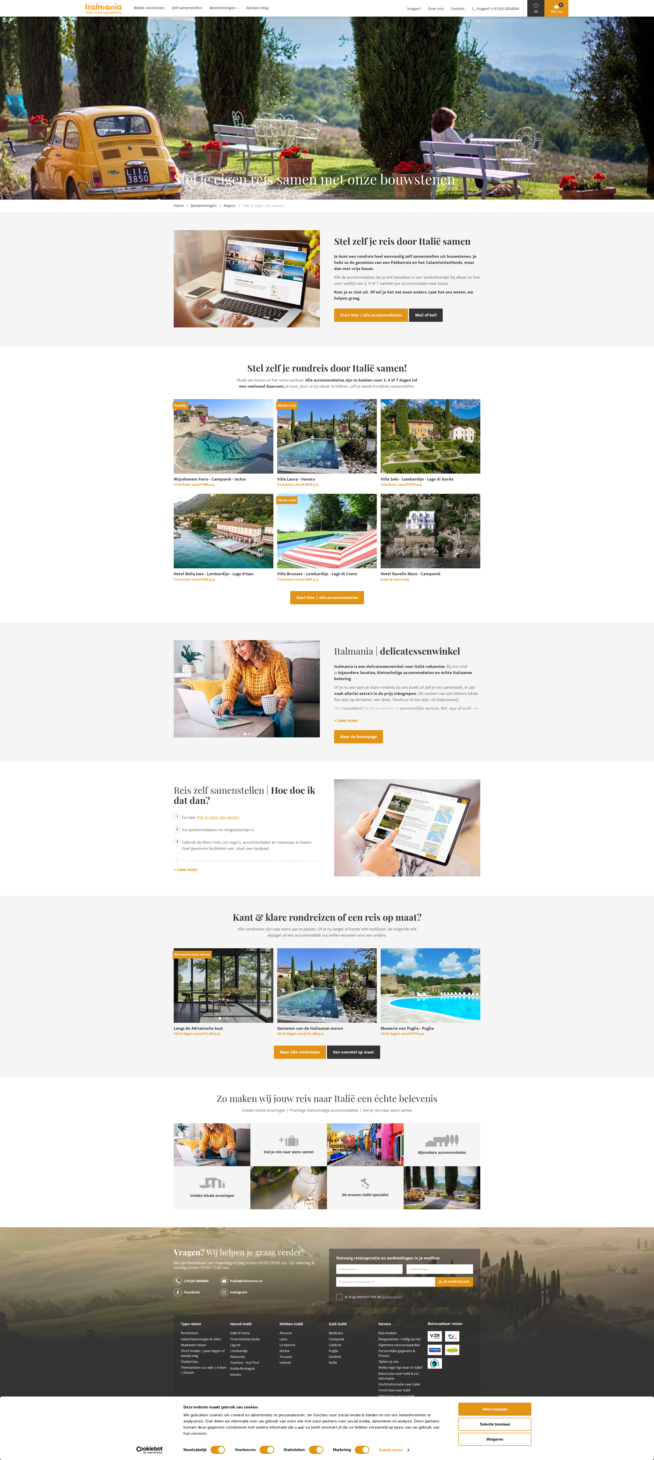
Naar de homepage (358, 736)
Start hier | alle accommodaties (371, 315)
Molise (284, 1351)
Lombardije (239, 1351)
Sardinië (335, 1357)
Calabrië (335, 1345)
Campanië (336, 1339)
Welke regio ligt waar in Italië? (400, 1367)
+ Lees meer (346, 720)
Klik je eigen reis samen (218, 817)
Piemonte (237, 1357)
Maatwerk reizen (193, 1345)
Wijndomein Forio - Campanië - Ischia (210, 479)
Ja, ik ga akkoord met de (373, 1297)
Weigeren (494, 1439)
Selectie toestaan (495, 1424)
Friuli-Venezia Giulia (245, 1339)
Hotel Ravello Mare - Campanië (410, 574)
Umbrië (285, 1363)
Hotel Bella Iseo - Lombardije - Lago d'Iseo (213, 574)
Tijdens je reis (388, 1362)
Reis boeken (387, 1333)
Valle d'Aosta (240, 1333)
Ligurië (235, 1345)
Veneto (235, 1375)
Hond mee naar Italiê (394, 1390)
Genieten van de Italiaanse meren (310, 1028)
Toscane (285, 1357)
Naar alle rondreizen (300, 1052)
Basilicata (336, 1333)
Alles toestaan (495, 1409)
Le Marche (287, 1345)
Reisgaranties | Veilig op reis (399, 1339)
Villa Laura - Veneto (296, 479)
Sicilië (333, 1363)
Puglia (333, 1351)
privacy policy (392, 1297)
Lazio (283, 1339)
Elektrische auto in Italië (396, 1396)
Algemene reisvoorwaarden (399, 1345)
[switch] (267, 1450)
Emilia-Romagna (242, 1368)
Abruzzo (285, 1333)
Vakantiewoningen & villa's (201, 1339)
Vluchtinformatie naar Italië (399, 1384)
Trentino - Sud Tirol (244, 1363)
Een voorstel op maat (353, 1052)
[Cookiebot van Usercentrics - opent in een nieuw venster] (149, 1450)
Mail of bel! (426, 315)
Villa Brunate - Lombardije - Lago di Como (317, 574)
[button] (535, 8)
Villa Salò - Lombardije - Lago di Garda (417, 479)
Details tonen (391, 1450)
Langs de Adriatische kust (198, 1028)
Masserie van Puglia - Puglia (407, 1028)
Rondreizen (189, 1333)
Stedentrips (189, 1362)
